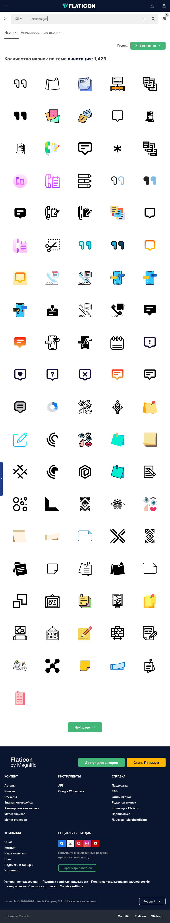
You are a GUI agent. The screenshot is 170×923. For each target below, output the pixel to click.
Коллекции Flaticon (125, 808)
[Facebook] (62, 843)
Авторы (9, 785)
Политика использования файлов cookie (120, 881)
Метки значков (14, 814)
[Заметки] (52, 116)
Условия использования (21, 881)
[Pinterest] (79, 843)
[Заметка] (149, 439)
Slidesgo (157, 916)
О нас (8, 842)
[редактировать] (20, 439)
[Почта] (117, 439)
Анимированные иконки (40, 32)
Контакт (9, 847)
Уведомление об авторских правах (32, 886)
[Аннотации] (117, 148)
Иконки (10, 32)
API (60, 785)
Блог (7, 859)
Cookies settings (71, 886)
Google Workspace (71, 791)
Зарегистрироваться (77, 868)
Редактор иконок (124, 802)
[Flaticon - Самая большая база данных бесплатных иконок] (79, 6)
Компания (12, 833)
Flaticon (140, 916)
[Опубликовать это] (85, 84)
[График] (117, 84)
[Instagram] (87, 843)
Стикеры (10, 797)
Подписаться (121, 814)
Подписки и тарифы (18, 865)
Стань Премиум (146, 762)
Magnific (123, 916)
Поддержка (120, 785)
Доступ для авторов (101, 762)
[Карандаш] (85, 633)
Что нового (12, 870)
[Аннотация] (20, 84)
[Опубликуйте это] (52, 84)
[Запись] (149, 633)
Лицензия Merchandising (129, 819)
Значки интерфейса (18, 802)
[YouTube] (95, 843)
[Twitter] (70, 843)
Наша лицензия (15, 853)
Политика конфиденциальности (65, 881)
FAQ (115, 791)
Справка (118, 776)
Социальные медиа (74, 833)
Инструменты (69, 776)
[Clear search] (143, 19)
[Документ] (20, 698)
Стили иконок (121, 797)
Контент (11, 776)
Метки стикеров (15, 819)
